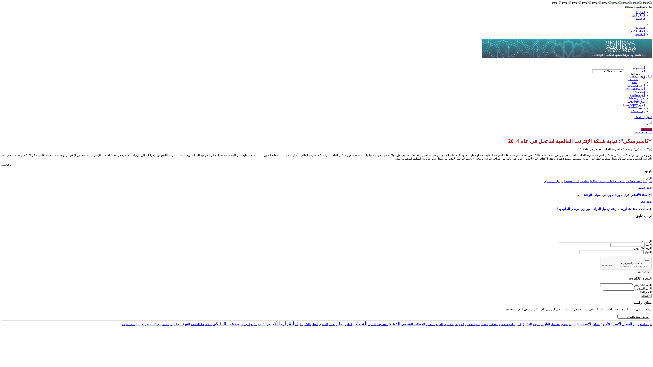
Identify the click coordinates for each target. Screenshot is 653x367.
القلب (262, 324)
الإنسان (574, 324)
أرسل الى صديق (553, 181)
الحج (461, 324)
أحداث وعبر (633, 79)
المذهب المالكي (227, 323)
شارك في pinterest (572, 181)
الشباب (360, 323)
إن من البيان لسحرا (634, 104)
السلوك (372, 324)
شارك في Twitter (619, 181)
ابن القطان (630, 324)
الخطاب (430, 324)
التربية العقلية (506, 324)
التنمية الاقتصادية (472, 324)
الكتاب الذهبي (637, 15)
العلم (340, 323)
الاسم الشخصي (643, 288)
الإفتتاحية (634, 76)
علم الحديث (128, 324)
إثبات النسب (645, 324)
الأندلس (596, 324)
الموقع (648, 251)
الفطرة (314, 324)
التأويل (545, 324)
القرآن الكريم (280, 323)
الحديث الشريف (450, 324)
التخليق (527, 324)
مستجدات (639, 108)
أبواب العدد (646, 76)
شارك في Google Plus (596, 181)
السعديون (382, 324)
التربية (517, 324)
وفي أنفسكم (632, 107)
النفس (165, 324)
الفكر (307, 324)
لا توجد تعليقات (643, 132)
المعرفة (206, 324)
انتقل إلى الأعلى (643, 117)
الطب (348, 324)
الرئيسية (640, 18)
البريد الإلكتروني (643, 248)
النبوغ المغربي (180, 324)
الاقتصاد (555, 324)
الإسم (648, 244)
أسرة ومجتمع (632, 85)
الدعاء (394, 323)
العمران (323, 324)
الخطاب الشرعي (413, 324)
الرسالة (647, 241)
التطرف (484, 324)
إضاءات (635, 82)
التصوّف (493, 324)
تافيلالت (156, 324)
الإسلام (585, 324)
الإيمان (564, 324)
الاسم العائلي (644, 292)
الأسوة (605, 324)
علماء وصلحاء (637, 98)
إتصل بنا (640, 12)
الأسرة (616, 324)
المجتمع (246, 324)
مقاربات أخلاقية (636, 101)
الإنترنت (647, 178)
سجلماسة (143, 324)
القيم (253, 324)
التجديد (536, 324)
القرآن (299, 324)
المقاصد (195, 324)
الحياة (439, 324)
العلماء (332, 324)
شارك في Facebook (640, 181)
